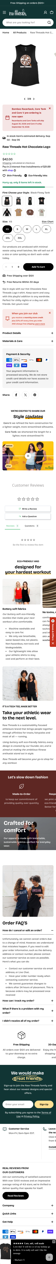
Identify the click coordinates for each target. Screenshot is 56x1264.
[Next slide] (34, 99)
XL (46, 229)
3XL (20, 238)
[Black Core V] (41, 201)
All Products (19, 32)
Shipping (6, 163)
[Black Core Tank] (30, 201)
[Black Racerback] (18, 201)
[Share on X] (25, 395)
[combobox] (28, 22)
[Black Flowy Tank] (7, 201)
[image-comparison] (28, 456)
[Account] (45, 12)
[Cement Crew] (41, 212)
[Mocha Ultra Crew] (18, 212)
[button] (53, 632)
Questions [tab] (30, 525)
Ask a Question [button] (29, 516)
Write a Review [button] (29, 508)
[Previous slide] (25, 99)
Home (5, 32)
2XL (8, 238)
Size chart (48, 221)
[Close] (50, 108)
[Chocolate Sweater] (30, 212)
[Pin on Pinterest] (35, 395)
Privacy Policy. (32, 1116)
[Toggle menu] (4, 12)
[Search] (49, 22)
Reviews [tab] (10, 525)
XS (7, 229)
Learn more (40, 324)
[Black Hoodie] (7, 212)
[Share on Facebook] (16, 395)
